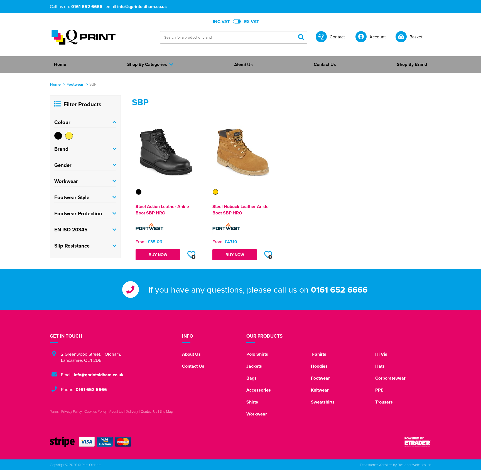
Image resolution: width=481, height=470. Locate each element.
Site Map (166, 411)
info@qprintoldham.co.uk (142, 6)
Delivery (132, 411)
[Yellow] (69, 136)
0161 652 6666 (86, 6)
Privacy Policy (71, 411)
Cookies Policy (95, 411)
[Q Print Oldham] (83, 37)
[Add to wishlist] (191, 254)
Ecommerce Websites (376, 464)
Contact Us (193, 366)
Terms (54, 411)
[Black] (58, 136)
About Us (191, 354)
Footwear (75, 84)
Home (55, 84)
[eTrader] (417, 442)
